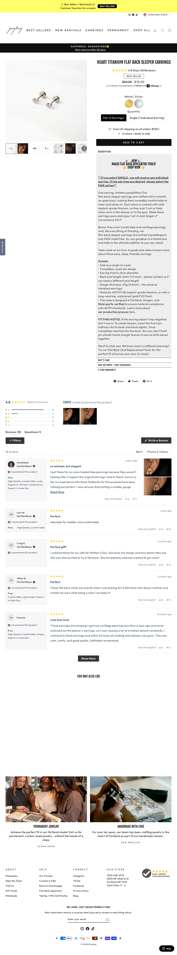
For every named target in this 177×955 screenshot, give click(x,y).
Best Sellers (38, 30)
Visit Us (10, 885)
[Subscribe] (107, 919)
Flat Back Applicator (50, 890)
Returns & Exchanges (50, 885)
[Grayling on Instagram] (82, 928)
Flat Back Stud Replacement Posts (129, 350)
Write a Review (159, 441)
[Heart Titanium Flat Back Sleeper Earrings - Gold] (7, 746)
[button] (11, 148)
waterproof (124, 296)
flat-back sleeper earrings (115, 196)
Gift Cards (11, 890)
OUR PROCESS (130, 842)
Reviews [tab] (13, 432)
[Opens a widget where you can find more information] (166, 948)
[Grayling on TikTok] (93, 928)
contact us (159, 276)
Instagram (78, 875)
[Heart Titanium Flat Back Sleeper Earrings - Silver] (11, 746)
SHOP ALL (142, 30)
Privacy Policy (81, 890)
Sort (139, 451)
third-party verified (111, 304)
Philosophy (12, 875)
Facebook (78, 885)
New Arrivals (68, 30)
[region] (80, 416)
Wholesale (11, 895)
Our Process (46, 875)
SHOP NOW (133, 167)
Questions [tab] (32, 432)
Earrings (94, 30)
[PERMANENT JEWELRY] (46, 799)
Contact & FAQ (47, 880)
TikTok (76, 880)
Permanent (118, 30)
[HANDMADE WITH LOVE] (130, 799)
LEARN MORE (46, 846)
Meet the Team (14, 880)
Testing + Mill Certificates (53, 895)
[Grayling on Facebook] (87, 928)
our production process (113, 312)
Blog (75, 895)
